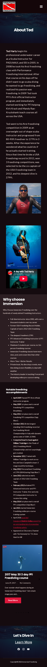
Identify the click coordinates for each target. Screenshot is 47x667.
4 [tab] (23, 612)
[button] (5, 579)
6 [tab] (28, 612)
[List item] (18, 649)
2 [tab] (18, 612)
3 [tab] (21, 612)
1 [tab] (16, 612)
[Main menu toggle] (41, 6)
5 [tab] (26, 612)
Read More (28, 601)
